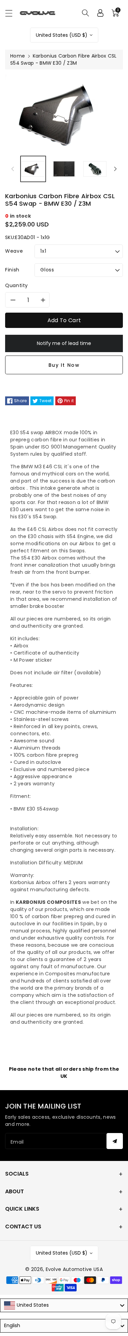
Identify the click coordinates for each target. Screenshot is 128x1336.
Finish (12, 269)
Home (17, 55)
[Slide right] (115, 168)
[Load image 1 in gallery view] (33, 169)
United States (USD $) (61, 35)
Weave (14, 251)
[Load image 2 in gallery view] (64, 169)
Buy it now (64, 365)
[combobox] (64, 1305)
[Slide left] (12, 168)
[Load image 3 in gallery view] (95, 169)
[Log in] (100, 12)
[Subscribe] (114, 1141)
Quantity (16, 285)
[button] (12, 13)
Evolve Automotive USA (74, 1269)
